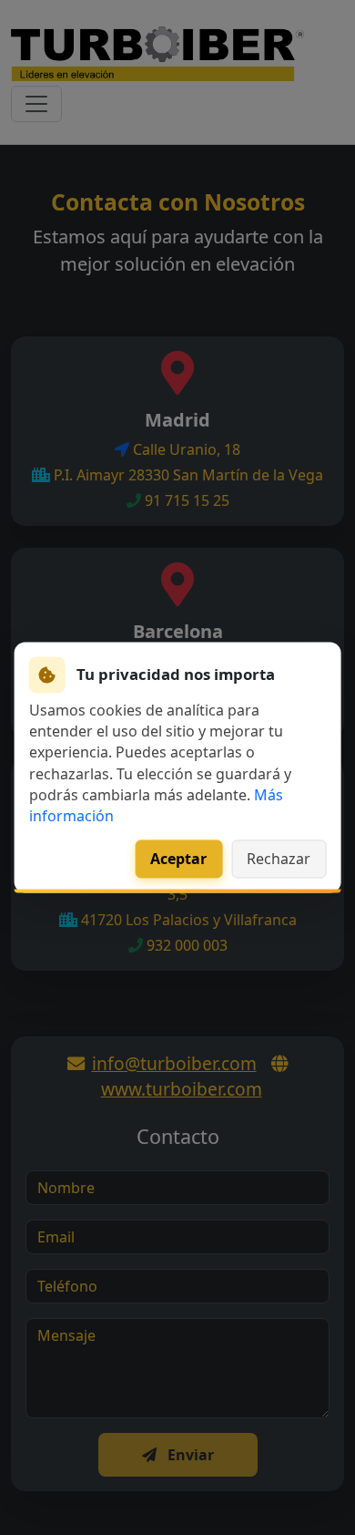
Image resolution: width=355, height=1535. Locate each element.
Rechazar (278, 860)
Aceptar (178, 860)
